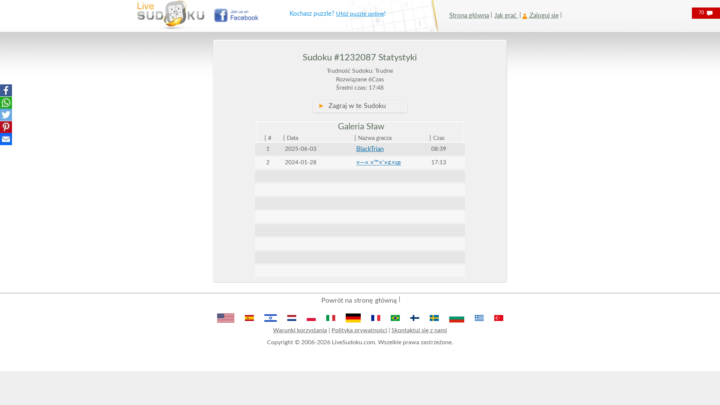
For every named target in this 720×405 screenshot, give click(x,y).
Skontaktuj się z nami (419, 330)
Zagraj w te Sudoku (352, 106)
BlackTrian (370, 149)
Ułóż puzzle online (360, 14)
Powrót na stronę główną (359, 300)
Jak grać (506, 15)
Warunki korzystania (300, 330)
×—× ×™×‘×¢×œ (378, 162)
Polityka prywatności (359, 330)
